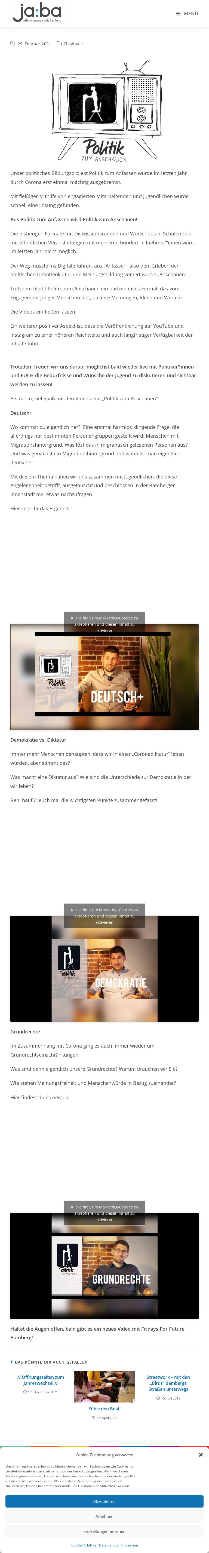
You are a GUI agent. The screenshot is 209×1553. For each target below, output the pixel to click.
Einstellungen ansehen (104, 1531)
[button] (201, 1454)
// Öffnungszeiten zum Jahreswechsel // (40, 1380)
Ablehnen (104, 1516)
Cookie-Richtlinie (83, 1545)
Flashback (74, 43)
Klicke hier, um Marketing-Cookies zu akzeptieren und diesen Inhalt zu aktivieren (104, 624)
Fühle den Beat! (104, 1409)
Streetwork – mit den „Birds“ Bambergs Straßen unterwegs (168, 1383)
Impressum (129, 1545)
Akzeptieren (104, 1501)
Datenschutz (108, 1545)
